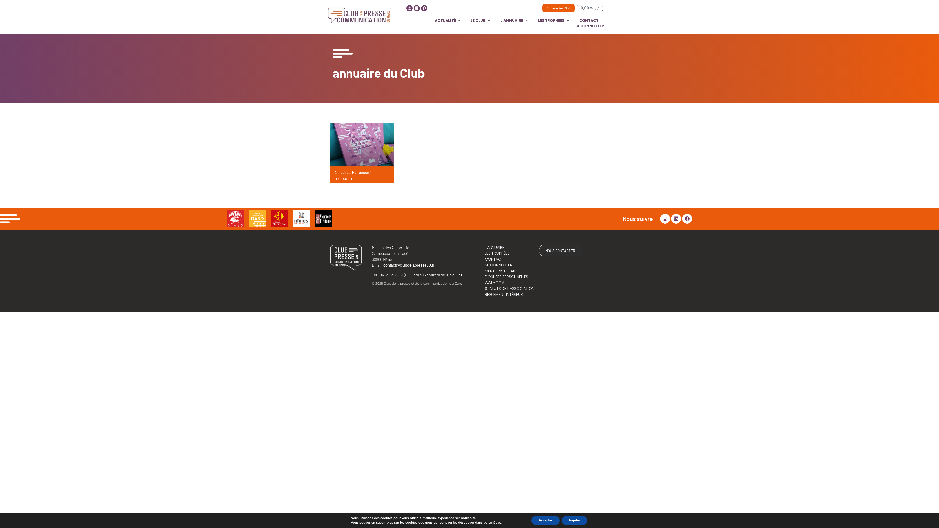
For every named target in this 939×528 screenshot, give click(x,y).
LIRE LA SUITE (344, 178)
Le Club (478, 20)
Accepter (545, 520)
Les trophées (551, 20)
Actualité (445, 20)
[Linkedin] (417, 8)
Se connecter (589, 26)
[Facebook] (424, 8)
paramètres (492, 522)
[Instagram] (409, 8)
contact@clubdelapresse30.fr (408, 265)
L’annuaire (511, 20)
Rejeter (574, 520)
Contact (589, 20)
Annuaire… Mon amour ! (353, 172)
